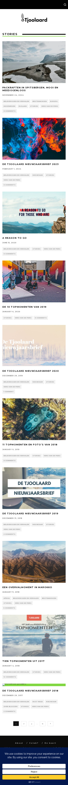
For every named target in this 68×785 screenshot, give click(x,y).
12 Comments (10, 677)
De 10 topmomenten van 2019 (24, 306)
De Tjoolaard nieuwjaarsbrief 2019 (30, 513)
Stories (34, 106)
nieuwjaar (38, 175)
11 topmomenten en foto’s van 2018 (29, 444)
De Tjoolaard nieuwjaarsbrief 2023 (30, 164)
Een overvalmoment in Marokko (27, 587)
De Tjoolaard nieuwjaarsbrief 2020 (30, 371)
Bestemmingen (40, 101)
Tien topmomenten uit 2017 (23, 661)
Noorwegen (9, 106)
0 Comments (9, 111)
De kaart (50, 743)
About (19, 743)
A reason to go (14, 238)
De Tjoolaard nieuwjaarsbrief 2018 (30, 690)
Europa (54, 101)
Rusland (23, 106)
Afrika (7, 598)
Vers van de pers (49, 106)
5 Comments (9, 608)
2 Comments (9, 534)
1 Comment (9, 391)
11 (42, 724)
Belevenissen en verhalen (16, 101)
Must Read (38, 701)
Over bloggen (11, 706)
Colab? (33, 743)
